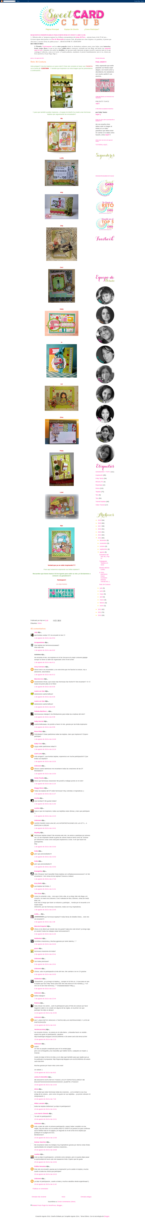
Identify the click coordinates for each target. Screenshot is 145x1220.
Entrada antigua (86, 1197)
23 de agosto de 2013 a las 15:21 (45, 1119)
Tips (97, 498)
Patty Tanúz (99, 478)
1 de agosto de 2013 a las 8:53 (44, 638)
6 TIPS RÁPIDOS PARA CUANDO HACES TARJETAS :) (104, 577)
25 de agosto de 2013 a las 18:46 (45, 1162)
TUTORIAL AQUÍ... (102, 145)
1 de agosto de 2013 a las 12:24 (45, 816)
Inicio (63, 1197)
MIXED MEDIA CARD (104, 568)
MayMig (37, 832)
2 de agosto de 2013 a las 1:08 (44, 922)
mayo (102, 594)
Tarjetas (98, 492)
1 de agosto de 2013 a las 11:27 (45, 794)
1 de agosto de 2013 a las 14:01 (45, 828)
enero (102, 606)
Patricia (37, 1003)
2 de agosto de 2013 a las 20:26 (45, 944)
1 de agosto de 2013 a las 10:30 (45, 774)
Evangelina (38, 871)
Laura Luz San (39, 691)
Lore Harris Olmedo (41, 1113)
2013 (100, 538)
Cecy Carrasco (39, 667)
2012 (100, 609)
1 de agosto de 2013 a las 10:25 (45, 761)
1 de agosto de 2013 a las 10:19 (45, 749)
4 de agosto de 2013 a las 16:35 (45, 974)
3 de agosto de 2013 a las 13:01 (45, 964)
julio (101, 588)
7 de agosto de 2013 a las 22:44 (45, 998)
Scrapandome (39, 642)
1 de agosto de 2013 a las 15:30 (45, 847)
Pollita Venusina (40, 1166)
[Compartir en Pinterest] (60, 620)
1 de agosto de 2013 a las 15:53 (45, 857)
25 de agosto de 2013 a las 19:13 (45, 1174)
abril (101, 597)
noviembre (103, 543)
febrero (102, 603)
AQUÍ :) (98, 114)
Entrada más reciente (39, 1197)
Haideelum (38, 938)
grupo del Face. (81, 37)
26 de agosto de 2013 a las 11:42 (45, 1184)
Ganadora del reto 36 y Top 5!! (104, 556)
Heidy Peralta (39, 778)
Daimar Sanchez (40, 1142)
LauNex (37, 808)
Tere (97, 495)
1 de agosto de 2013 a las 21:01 (45, 889)
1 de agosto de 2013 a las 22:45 (45, 910)
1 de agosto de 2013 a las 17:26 (45, 879)
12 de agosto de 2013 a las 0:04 (45, 1025)
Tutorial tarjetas (101, 501)
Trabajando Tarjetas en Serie (103, 563)
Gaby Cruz (38, 743)
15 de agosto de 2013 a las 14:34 (45, 1085)
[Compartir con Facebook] (58, 620)
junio (101, 591)
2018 (100, 523)
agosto (102, 552)
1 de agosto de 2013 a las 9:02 (44, 650)
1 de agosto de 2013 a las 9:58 (44, 727)
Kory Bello (38, 883)
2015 (100, 532)
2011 (100, 612)
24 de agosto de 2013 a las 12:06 (45, 1138)
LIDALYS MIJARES (41, 1077)
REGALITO (99, 482)
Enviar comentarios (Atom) (66, 1201)
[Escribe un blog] (55, 620)
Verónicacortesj (40, 1029)
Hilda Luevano (39, 1103)
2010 (100, 615)
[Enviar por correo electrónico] (54, 620)
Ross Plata (38, 731)
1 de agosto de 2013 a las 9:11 (44, 662)
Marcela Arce (39, 679)
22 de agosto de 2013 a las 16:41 (45, 1109)
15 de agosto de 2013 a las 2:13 (45, 1039)
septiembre (104, 549)
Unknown (37, 766)
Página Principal (52, 29)
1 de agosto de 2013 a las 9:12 (44, 674)
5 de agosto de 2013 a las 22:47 (45, 988)
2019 (100, 520)
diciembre (103, 540)
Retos (40, 623)
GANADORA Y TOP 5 (103, 472)
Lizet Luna (38, 753)
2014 (100, 535)
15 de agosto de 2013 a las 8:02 (45, 1072)
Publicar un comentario (40, 1189)
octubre (102, 546)
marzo (102, 600)
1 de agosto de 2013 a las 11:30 (45, 804)
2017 (100, 526)
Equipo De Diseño (71, 29)
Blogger (106, 1216)
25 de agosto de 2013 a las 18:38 (45, 1150)
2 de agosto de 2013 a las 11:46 (45, 934)
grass (36, 948)
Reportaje (99, 485)
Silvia (36, 1089)
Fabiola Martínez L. (41, 711)
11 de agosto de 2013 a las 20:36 (45, 1013)
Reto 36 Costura (104, 584)
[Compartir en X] (57, 620)
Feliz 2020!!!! (101, 62)
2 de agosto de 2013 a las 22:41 (45, 954)
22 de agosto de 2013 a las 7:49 (45, 1099)
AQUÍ (97, 103)
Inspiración (99, 475)
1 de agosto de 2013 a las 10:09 (45, 739)
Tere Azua (37, 893)
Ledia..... (37, 914)
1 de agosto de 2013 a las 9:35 (44, 687)
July (35, 632)
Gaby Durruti (39, 721)
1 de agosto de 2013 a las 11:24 (45, 784)
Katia (36, 851)
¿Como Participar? (91, 29)
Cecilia (36, 798)
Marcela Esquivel (40, 926)
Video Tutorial (100, 505)
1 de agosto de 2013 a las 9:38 (44, 717)
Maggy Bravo (39, 788)
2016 (100, 529)
